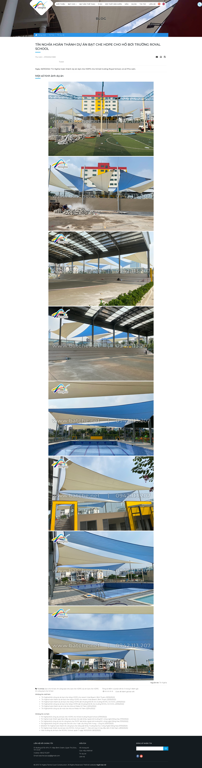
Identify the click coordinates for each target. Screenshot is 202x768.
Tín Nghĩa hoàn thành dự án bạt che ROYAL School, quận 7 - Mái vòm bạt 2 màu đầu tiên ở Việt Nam (79, 728)
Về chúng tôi (84, 748)
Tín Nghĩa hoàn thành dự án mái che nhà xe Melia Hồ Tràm (64, 706)
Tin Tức (143, 4)
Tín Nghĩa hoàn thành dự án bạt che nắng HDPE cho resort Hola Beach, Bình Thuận (73, 699)
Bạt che (71, 4)
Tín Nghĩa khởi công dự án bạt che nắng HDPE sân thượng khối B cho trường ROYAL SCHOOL (78, 704)
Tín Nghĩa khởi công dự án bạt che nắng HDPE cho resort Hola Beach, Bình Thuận (73, 697)
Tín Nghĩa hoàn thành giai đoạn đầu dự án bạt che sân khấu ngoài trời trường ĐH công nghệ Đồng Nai (80, 719)
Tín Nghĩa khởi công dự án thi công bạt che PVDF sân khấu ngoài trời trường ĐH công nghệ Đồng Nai (80, 721)
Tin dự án (82, 754)
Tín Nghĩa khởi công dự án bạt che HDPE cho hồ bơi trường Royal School (69, 717)
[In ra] (161, 57)
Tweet (61, 62)
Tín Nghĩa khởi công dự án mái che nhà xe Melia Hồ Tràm (63, 708)
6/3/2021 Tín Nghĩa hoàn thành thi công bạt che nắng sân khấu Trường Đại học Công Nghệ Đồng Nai (79, 726)
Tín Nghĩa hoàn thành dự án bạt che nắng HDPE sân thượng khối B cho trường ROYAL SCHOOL (78, 702)
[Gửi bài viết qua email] (157, 57)
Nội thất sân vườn (113, 4)
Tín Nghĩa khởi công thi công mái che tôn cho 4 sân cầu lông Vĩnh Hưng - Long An (72, 723)
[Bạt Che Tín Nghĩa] (40, 5)
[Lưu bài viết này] (165, 57)
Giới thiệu (60, 4)
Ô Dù (100, 4)
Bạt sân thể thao (87, 4)
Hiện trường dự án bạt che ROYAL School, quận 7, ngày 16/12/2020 (66, 730)
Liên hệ (152, 4)
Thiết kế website (94, 765)
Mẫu (126, 4)
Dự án (134, 4)
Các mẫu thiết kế (85, 751)
